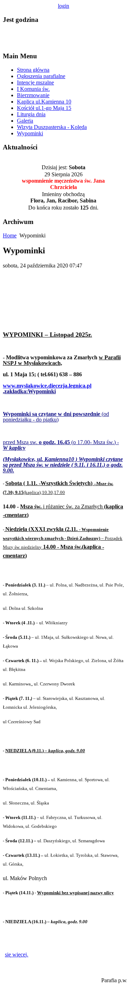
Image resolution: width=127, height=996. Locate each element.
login (63, 6)
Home (10, 235)
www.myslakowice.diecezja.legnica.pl (47, 386)
